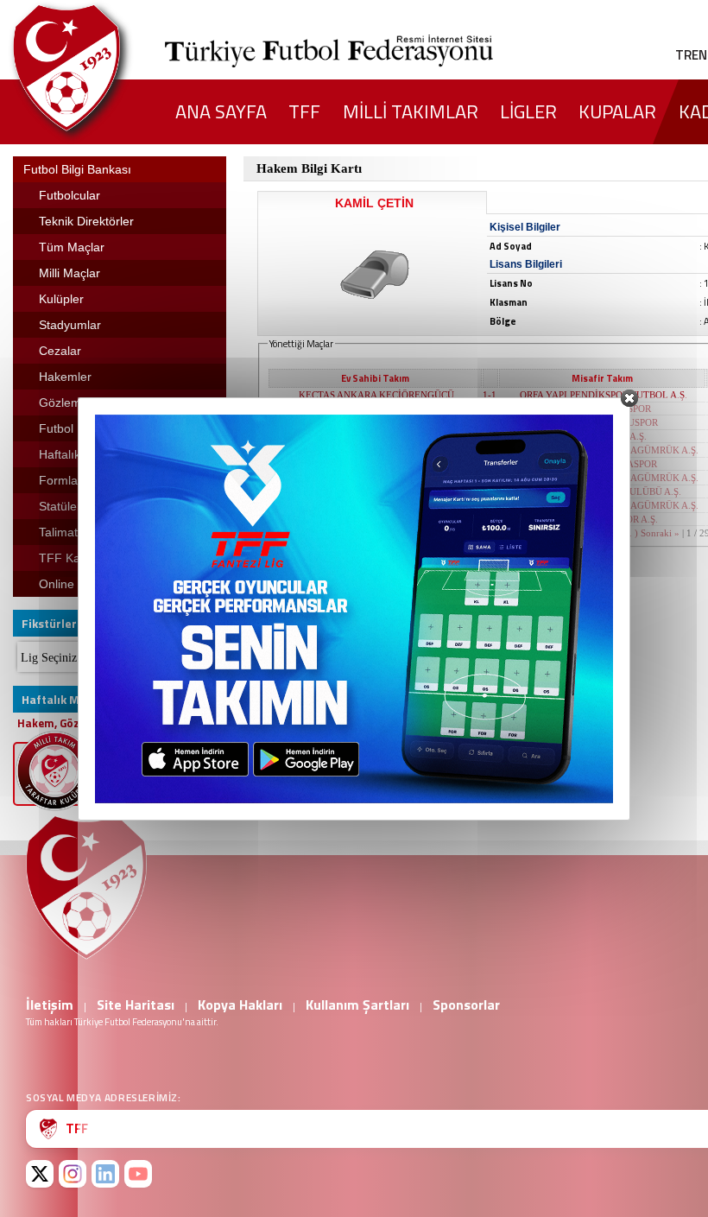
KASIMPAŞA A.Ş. (376, 436)
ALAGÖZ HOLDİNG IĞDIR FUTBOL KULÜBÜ (377, 422)
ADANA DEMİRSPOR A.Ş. (377, 505)
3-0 (489, 408)
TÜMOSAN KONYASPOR (603, 464)
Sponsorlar (466, 1004)
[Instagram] (72, 1174)
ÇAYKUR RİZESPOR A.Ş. (376, 491)
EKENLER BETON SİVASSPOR (376, 464)
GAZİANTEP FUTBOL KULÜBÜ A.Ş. (603, 491)
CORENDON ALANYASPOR (376, 519)
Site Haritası (135, 1004)
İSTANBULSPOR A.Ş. (376, 477)
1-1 (489, 395)
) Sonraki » (657, 533)
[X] (40, 1174)
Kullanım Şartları (357, 1004)
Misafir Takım (602, 378)
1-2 (489, 477)
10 (616, 533)
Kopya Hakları (240, 1004)
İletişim (49, 1004)
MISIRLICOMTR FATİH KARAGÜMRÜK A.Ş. (604, 450)
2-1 (489, 422)
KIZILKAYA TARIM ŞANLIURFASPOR (376, 408)
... (628, 533)
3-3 (489, 519)
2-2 (489, 450)
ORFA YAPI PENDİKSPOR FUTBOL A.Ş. (603, 395)
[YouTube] (138, 1174)
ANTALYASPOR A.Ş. (603, 436)
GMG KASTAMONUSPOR (603, 422)
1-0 (489, 464)
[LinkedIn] (105, 1174)
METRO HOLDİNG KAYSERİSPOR (376, 450)
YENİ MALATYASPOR (603, 408)
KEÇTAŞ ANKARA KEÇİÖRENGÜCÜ (376, 395)
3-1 (489, 436)
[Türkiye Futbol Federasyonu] (95, 67)
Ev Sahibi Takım (375, 378)
